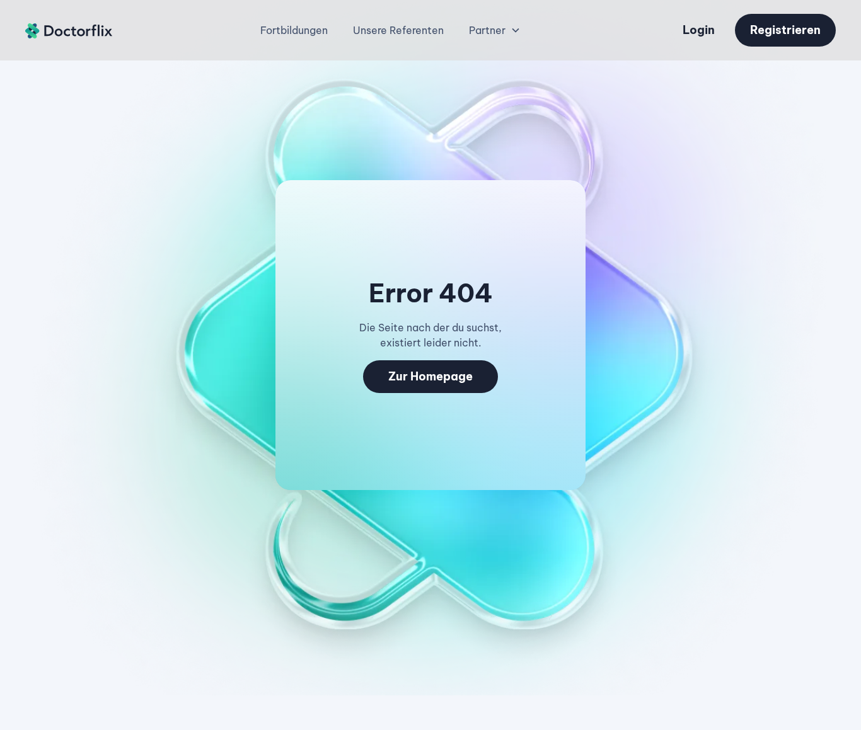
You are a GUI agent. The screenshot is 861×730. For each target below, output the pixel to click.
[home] (69, 30)
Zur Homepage (430, 375)
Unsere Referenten (398, 30)
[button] (495, 30)
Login (699, 30)
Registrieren (785, 30)
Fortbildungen (294, 30)
